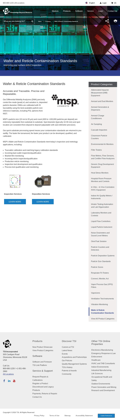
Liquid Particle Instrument (101, 227)
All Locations (19, 3)
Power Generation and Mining (103, 387)
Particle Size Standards (101, 261)
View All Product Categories (102, 319)
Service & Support (42, 370)
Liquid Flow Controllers (100, 221)
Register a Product (40, 383)
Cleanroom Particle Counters (99, 137)
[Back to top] (117, 417)
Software (79, 11)
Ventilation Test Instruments (102, 299)
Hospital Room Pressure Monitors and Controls (101, 180)
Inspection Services (13, 194)
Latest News (67, 350)
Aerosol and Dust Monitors (102, 101)
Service (90, 11)
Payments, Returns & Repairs (44, 394)
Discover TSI (69, 341)
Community (66, 374)
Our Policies (67, 361)
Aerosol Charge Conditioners (97, 117)
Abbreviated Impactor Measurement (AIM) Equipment (100, 93)
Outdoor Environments (100, 384)
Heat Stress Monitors (99, 173)
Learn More (15, 202)
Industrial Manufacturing (101, 370)
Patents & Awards (69, 371)
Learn (100, 11)
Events (65, 354)
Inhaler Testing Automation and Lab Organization (102, 205)
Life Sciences (97, 374)
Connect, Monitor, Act (100, 279)
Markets (55, 11)
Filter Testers (96, 150)
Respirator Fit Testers (100, 273)
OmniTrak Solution (99, 241)
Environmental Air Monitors (102, 144)
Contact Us (112, 11)
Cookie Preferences (106, 415)
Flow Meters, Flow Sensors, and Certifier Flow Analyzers (102, 157)
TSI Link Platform (39, 365)
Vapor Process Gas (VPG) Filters (102, 285)
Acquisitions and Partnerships (74, 357)
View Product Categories (42, 350)
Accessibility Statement (84, 415)
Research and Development (103, 390)
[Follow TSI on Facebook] (4, 380)
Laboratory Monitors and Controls (101, 214)
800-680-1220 (8, 3)
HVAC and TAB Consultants (103, 363)
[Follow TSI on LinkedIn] (9, 380)
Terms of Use (54, 415)
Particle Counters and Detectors (100, 248)
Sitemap (67, 415)
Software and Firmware (42, 362)
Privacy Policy (39, 415)
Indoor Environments (100, 367)
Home (40, 21)
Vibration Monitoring (99, 304)
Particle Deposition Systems (102, 256)
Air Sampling (96, 124)
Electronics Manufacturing (102, 350)
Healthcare (96, 360)
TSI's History (67, 367)
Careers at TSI (68, 347)
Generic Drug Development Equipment (102, 165)
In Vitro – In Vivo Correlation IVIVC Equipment (102, 188)
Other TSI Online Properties (100, 342)
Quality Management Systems (74, 364)
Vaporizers (95, 293)
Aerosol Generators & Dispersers (100, 108)
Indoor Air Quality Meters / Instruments (101, 197)
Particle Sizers (97, 267)
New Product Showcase (42, 347)
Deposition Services (41, 194)
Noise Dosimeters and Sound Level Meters (100, 234)
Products (67, 11)
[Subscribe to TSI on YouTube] (14, 380)
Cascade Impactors (99, 130)
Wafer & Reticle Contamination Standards (102, 311)
